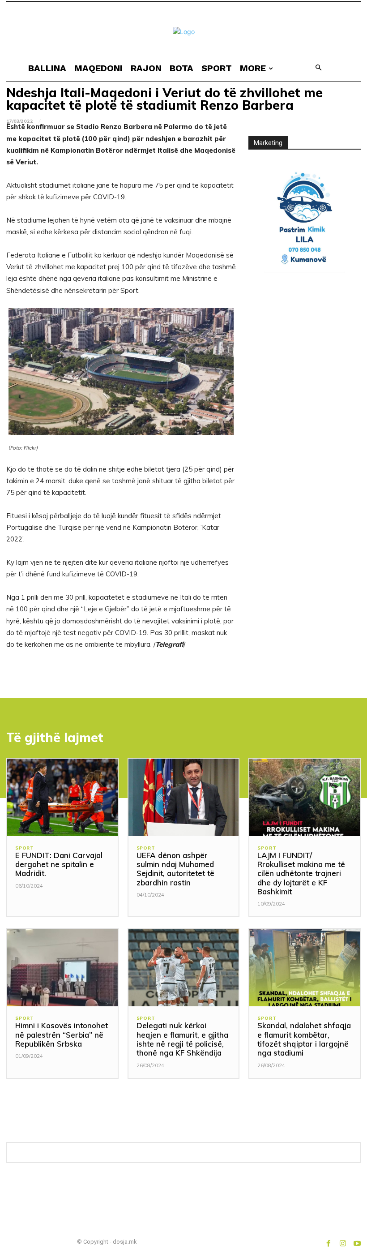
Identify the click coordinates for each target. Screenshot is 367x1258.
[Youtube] (357, 1241)
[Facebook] (328, 1241)
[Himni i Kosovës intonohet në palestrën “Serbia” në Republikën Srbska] (62, 967)
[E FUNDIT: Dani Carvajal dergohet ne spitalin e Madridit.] (62, 797)
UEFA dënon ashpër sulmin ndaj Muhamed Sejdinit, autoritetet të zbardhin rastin (175, 868)
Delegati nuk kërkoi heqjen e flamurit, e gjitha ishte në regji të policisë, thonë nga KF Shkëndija (182, 1039)
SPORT (24, 848)
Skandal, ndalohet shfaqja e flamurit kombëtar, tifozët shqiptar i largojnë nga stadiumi (304, 1039)
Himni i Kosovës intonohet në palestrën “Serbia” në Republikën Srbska (61, 1034)
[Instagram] (342, 1241)
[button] (318, 68)
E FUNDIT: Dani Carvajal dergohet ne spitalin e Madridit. (58, 864)
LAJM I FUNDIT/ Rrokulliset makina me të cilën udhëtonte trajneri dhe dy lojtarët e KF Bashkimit (301, 873)
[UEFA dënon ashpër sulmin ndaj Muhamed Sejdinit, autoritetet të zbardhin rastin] (183, 797)
